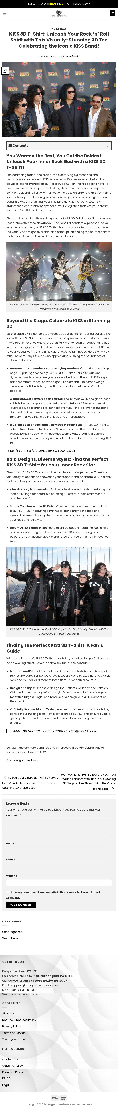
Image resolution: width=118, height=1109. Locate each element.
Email (10, 859)
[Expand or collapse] (108, 145)
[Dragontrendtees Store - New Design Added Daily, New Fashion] (59, 13)
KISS (25, 338)
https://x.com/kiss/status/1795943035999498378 (40, 451)
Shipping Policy (12, 1066)
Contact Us (10, 1059)
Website (11, 876)
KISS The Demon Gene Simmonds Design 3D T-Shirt (55, 730)
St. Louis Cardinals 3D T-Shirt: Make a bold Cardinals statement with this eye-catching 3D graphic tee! (30, 783)
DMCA (6, 1078)
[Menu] (4, 13)
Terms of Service (14, 1033)
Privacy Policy (11, 1026)
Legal (5, 1085)
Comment (13, 815)
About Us (8, 1013)
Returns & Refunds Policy (19, 1020)
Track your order (13, 1039)
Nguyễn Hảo (73, 56)
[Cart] (113, 13)
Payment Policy (12, 1072)
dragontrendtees (26, 760)
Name (11, 843)
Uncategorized (12, 932)
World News (58, 29)
